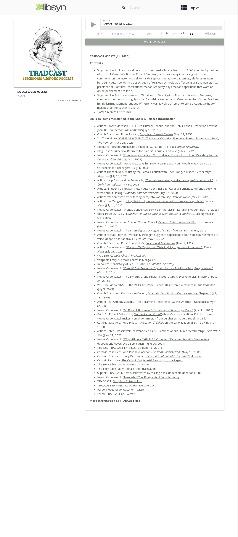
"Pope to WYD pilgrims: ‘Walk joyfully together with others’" (164, 247)
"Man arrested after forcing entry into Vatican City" (139, 197)
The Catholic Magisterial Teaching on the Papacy (152, 360)
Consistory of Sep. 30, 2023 (128, 264)
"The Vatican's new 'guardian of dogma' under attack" (179, 180)
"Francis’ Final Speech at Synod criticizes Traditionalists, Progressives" (168, 268)
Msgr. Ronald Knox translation (136, 368)
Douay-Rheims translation (133, 364)
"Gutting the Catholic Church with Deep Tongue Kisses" (160, 172)
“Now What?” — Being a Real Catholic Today (151, 377)
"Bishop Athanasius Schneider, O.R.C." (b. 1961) (141, 146)
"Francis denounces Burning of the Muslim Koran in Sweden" (161, 209)
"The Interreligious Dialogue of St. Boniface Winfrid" (156, 230)
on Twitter (138, 389)
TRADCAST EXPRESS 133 (125, 347)
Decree (177, 222)
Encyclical (156, 134)
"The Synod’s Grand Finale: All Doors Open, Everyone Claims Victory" (166, 276)
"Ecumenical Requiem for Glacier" (132, 151)
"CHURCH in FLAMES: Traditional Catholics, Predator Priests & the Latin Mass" (168, 138)
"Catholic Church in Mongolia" (136, 260)
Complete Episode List (127, 381)
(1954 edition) (174, 356)
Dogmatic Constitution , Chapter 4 (179, 293)
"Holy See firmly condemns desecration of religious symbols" (165, 201)
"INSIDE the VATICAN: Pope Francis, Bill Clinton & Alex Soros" (157, 285)
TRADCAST (21, 95)
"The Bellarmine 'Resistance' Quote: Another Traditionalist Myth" (176, 301)
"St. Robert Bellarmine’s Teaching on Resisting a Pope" (158, 310)
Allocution (152, 322)
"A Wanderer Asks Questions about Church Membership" (169, 331)
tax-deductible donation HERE (182, 373)
